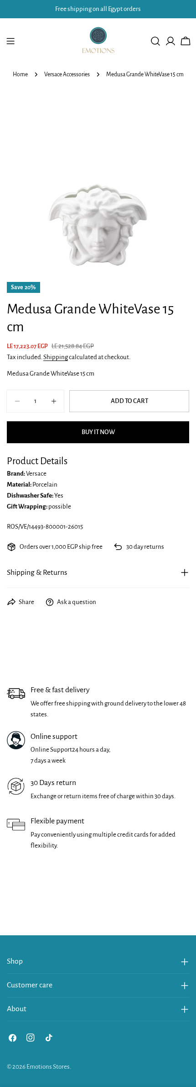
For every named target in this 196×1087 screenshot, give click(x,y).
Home (20, 74)
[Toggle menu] (10, 41)
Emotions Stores (48, 1066)
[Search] (155, 41)
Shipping (55, 357)
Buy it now (98, 432)
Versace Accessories (67, 74)
